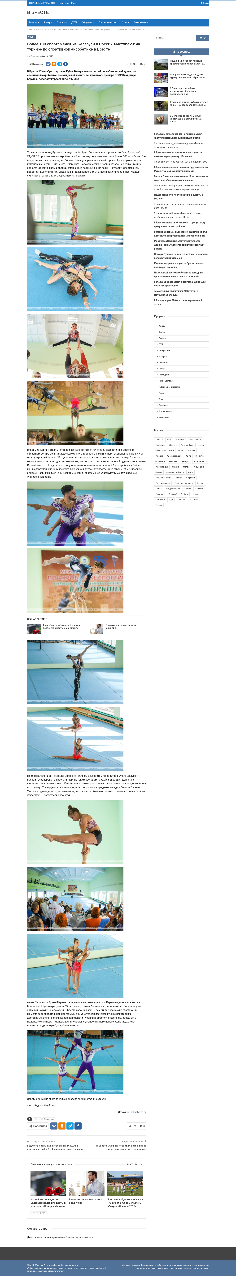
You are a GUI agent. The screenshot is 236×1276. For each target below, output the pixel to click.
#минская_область (175, 472)
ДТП (74, 22)
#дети (188, 456)
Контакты (64, 3)
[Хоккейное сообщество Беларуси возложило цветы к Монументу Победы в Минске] (34, 629)
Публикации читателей (169, 387)
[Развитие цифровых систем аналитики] (96, 629)
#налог (178, 478)
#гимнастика (49, 1119)
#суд (171, 499)
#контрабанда (200, 461)
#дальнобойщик (174, 456)
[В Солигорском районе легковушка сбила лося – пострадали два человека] (161, 92)
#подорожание (173, 489)
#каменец (173, 461)
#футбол (194, 499)
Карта (74, 3)
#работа (184, 494)
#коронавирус (161, 467)
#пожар (187, 489)
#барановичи (194, 439)
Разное (162, 393)
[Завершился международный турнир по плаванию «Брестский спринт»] (161, 78)
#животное (200, 456)
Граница (62, 22)
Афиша (162, 326)
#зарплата (160, 461)
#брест (37, 1119)
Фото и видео (165, 411)
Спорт (125, 22)
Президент (164, 375)
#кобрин (186, 461)
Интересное (164, 350)
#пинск (158, 489)
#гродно (159, 456)
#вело (181, 450)
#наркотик (190, 478)
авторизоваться (84, 1237)
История (163, 356)
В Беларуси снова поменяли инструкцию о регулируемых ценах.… (185, 119)
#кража (175, 467)
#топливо (181, 499)
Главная (34, 22)
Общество (87, 22)
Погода (162, 369)
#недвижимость (162, 483)
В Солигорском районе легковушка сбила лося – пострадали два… (184, 91)
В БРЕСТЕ (38, 12)
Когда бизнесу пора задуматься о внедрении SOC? (181, 161)
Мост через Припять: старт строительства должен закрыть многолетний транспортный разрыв (179, 245)
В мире (48, 22)
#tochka (159, 439)
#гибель (191, 450)
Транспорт (164, 405)
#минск (158, 472)
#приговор (160, 494)
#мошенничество (163, 478)
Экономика (141, 22)
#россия (196, 494)
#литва (186, 467)
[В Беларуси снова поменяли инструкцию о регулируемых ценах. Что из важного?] (161, 119)
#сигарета (160, 499)
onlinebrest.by (138, 1112)
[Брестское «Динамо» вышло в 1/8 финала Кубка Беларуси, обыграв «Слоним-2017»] (125, 1183)
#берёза (173, 445)
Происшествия (108, 22)
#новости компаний (183, 483)
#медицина (198, 467)
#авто (169, 439)
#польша (199, 489)
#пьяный (173, 494)
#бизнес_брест (187, 445)
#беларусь (160, 445)
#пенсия (201, 483)
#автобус (180, 439)
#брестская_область (164, 450)
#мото (190, 472)
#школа (158, 505)
